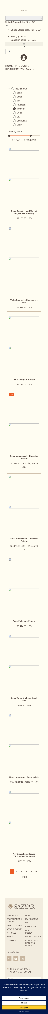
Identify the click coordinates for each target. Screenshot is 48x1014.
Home (9, 66)
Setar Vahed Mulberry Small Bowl (24, 699)
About (10, 937)
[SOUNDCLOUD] (22, 958)
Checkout (30, 926)
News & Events (14, 929)
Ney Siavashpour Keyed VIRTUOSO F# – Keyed (24, 855)
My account (31, 919)
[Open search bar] (24, 47)
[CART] (9, 51)
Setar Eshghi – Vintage (24, 379)
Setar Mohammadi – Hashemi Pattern (24, 539)
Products (22, 66)
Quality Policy (29, 931)
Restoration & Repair (14, 920)
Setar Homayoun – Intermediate (24, 777)
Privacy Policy (33, 937)
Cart (28, 923)
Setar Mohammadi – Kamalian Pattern (24, 457)
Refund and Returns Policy (31, 943)
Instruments (14, 69)
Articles (11, 933)
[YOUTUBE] (15, 958)
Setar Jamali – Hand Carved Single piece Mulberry (24, 212)
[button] (24, 44)
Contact (11, 940)
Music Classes (14, 925)
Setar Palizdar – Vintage (24, 621)
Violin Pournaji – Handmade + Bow (24, 301)
